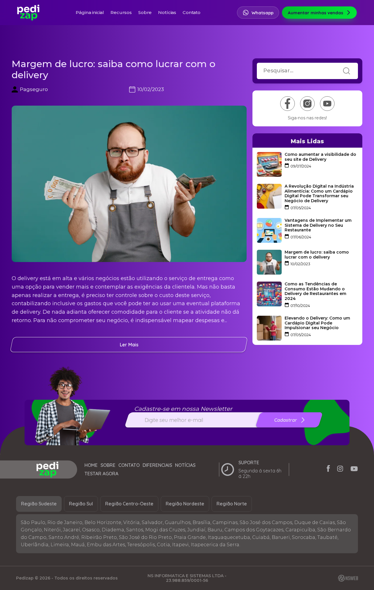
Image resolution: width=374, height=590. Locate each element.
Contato (191, 12)
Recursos (121, 12)
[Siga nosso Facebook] (287, 103)
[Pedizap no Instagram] (340, 470)
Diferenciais (157, 465)
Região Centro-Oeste (129, 504)
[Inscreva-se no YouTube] (327, 103)
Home (91, 465)
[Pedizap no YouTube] (354, 469)
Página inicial (90, 12)
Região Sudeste (39, 504)
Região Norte (232, 504)
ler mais (129, 345)
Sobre (145, 12)
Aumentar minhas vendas (315, 12)
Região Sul (81, 504)
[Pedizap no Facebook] (328, 469)
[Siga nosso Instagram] (307, 103)
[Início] (28, 12)
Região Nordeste (185, 504)
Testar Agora (101, 473)
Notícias (167, 12)
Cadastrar (285, 420)
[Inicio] (47, 469)
